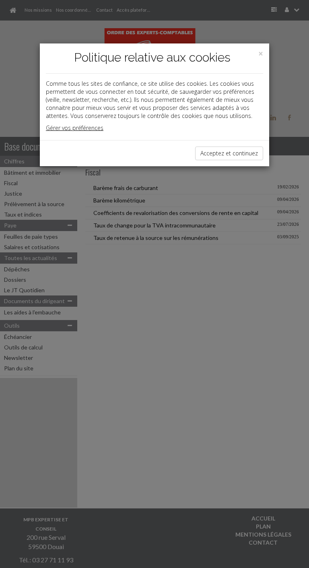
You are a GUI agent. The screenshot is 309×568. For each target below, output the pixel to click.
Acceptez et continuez (229, 153)
